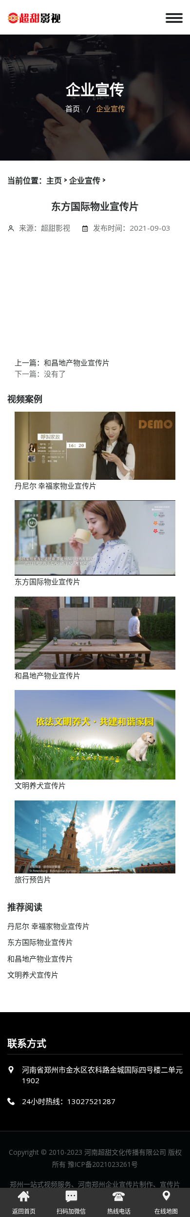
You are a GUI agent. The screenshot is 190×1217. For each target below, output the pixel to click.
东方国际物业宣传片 (47, 581)
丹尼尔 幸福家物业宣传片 (55, 485)
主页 (54, 180)
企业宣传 (84, 180)
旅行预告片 (33, 878)
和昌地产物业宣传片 (47, 675)
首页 (72, 108)
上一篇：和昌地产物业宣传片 (62, 362)
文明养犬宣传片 (40, 785)
